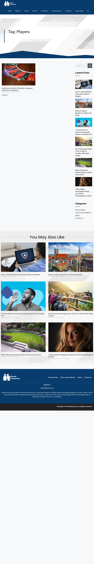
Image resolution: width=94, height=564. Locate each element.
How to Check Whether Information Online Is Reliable (83, 94)
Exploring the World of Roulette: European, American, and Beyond (17, 89)
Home (10, 11)
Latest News (79, 11)
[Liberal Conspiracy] (10, 3)
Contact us (79, 218)
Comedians (44, 11)
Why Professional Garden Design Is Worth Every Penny (83, 172)
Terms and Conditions (83, 213)
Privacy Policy (80, 210)
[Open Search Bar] (87, 10)
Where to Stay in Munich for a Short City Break (83, 113)
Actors (26, 11)
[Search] (90, 65)
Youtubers (68, 11)
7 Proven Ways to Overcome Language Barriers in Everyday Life (83, 132)
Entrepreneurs (56, 11)
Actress (34, 11)
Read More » (5, 95)
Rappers (18, 11)
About (77, 215)
